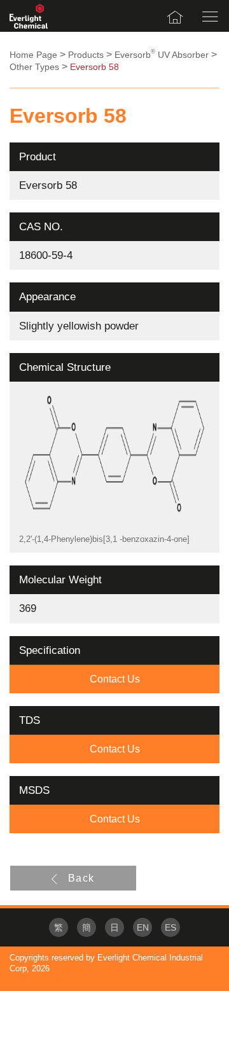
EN (143, 928)
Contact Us (115, 679)
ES (170, 928)
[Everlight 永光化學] (29, 16)
